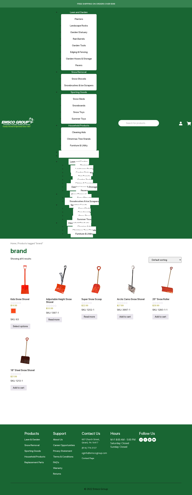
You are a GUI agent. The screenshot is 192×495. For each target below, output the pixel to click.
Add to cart (125, 316)
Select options (20, 326)
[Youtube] (154, 440)
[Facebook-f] (141, 440)
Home (13, 243)
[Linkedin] (150, 440)
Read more (54, 319)
